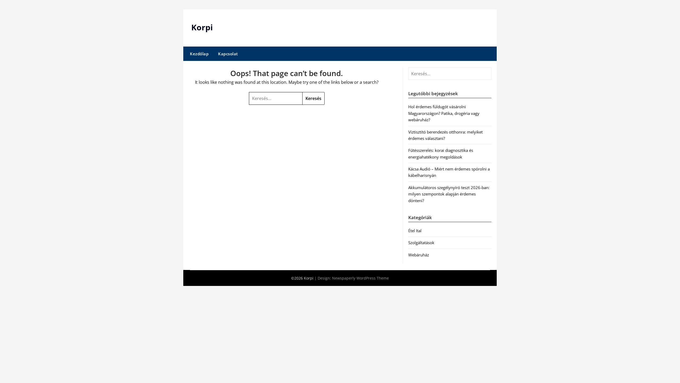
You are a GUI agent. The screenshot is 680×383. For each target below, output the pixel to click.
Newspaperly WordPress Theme (360, 278)
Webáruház (418, 254)
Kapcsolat (228, 53)
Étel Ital (415, 230)
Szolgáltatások (421, 242)
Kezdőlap (199, 53)
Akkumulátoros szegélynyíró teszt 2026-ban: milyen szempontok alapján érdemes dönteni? (449, 194)
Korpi (202, 27)
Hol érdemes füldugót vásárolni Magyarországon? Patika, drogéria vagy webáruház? (443, 113)
